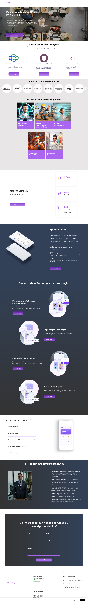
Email (29, 540)
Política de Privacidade (54, 600)
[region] (29, 118)
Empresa (47, 533)
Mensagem (30, 548)
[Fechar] (86, 600)
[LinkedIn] (38, 597)
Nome (29, 533)
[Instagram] (34, 597)
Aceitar (82, 600)
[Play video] (20, 485)
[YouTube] (41, 597)
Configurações (75, 600)
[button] (6, 88)
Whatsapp (48, 540)
